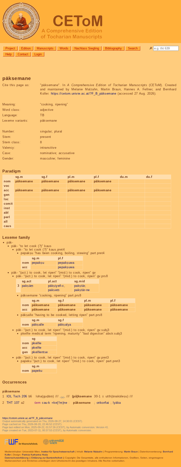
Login (38, 54)
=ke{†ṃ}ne (59, 402)
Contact (23, 54)
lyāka (117, 402)
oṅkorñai (103, 402)
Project (10, 48)
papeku (37, 370)
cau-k (46, 402)
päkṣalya (64, 324)
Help (8, 54)
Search (133, 48)
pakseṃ (54, 290)
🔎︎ (150, 48)
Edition (26, 48)
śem (37, 402)
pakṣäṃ (27, 285)
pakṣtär (79, 285)
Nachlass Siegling (86, 48)
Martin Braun (131, 451)
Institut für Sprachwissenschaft (57, 451)
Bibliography (113, 48)
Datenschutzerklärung (17, 457)
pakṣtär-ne (82, 290)
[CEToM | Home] (90, 21)
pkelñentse (40, 352)
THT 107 (13, 402)
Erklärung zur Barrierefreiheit (46, 457)
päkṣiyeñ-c (56, 285)
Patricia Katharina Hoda (35, 454)
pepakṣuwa (66, 262)
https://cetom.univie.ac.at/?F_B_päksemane (83, 93)
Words (64, 48)
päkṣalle (38, 324)
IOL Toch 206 (17, 396)
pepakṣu (38, 262)
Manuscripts (45, 48)
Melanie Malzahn (93, 451)
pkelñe (36, 343)
